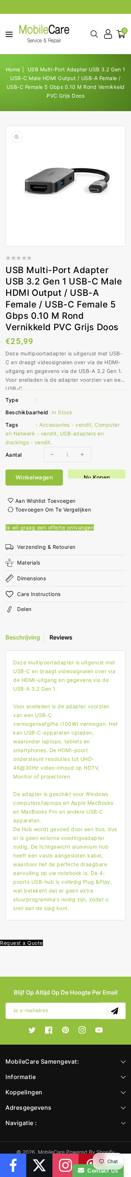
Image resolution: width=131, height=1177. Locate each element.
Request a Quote (21, 943)
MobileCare (51, 1152)
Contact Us (101, 1170)
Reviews (60, 637)
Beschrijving (22, 637)
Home (13, 69)
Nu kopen (97, 476)
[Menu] (6, 34)
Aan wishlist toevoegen (45, 501)
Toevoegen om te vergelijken (53, 509)
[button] (6, 33)
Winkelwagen (34, 477)
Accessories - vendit (65, 425)
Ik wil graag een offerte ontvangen (49, 527)
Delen (24, 609)
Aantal (13, 455)
